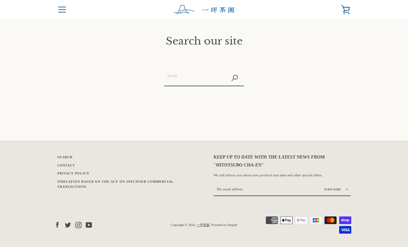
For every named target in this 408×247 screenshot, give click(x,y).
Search (65, 157)
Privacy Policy (73, 173)
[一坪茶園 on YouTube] (89, 224)
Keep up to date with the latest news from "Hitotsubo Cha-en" (269, 160)
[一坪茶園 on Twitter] (68, 224)
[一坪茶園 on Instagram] (78, 224)
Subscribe (333, 189)
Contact (66, 165)
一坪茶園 (203, 225)
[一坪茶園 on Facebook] (57, 224)
